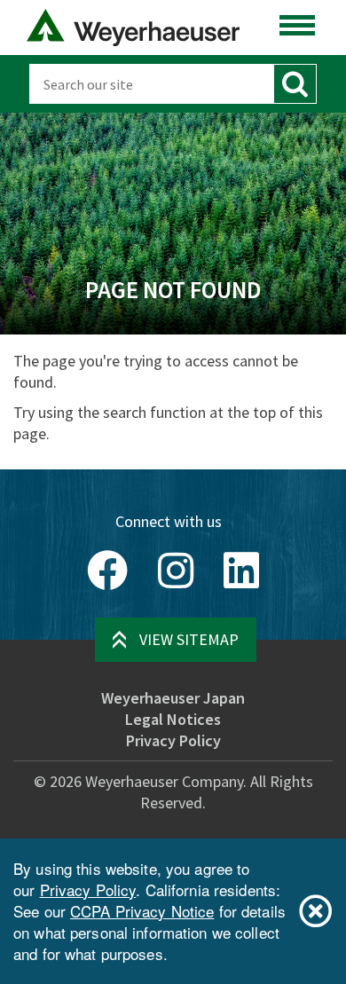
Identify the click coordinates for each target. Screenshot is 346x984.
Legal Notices (173, 719)
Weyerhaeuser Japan (173, 698)
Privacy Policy (173, 740)
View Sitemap (189, 639)
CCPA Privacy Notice (142, 911)
